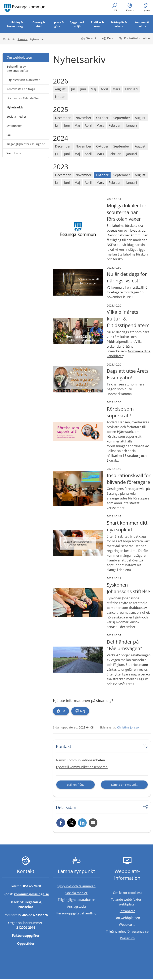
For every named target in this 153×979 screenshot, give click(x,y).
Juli (73, 89)
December (63, 118)
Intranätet (135, 911)
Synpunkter (14, 126)
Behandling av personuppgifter (17, 69)
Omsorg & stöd (38, 24)
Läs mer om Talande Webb (24, 98)
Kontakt (130, 10)
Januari (60, 96)
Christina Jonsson (128, 727)
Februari (131, 89)
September (121, 118)
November (83, 118)
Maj (93, 89)
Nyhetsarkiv (15, 107)
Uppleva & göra (57, 24)
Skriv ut (91, 38)
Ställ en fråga (75, 784)
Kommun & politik (141, 24)
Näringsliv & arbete (119, 24)
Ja (63, 711)
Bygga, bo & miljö (77, 24)
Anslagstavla (76, 906)
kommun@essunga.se (31, 894)
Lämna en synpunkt (124, 784)
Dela (110, 38)
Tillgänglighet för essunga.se (26, 144)
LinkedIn (82, 823)
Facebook (61, 823)
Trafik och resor (97, 24)
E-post (93, 823)
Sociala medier (16, 116)
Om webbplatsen (19, 57)
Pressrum (135, 938)
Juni (83, 89)
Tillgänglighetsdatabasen (79, 899)
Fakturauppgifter (25, 935)
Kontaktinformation (137, 38)
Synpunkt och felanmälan (76, 886)
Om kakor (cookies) (127, 893)
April (104, 89)
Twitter (71, 823)
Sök (115, 10)
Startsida (22, 39)
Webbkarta (14, 153)
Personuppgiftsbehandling (76, 913)
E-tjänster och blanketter (23, 80)
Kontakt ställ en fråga (21, 89)
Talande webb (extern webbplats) (131, 901)
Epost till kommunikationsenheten (82, 767)
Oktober (102, 118)
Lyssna (146, 10)
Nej (82, 711)
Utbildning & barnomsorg (15, 24)
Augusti (60, 89)
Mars (116, 89)
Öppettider (25, 943)
